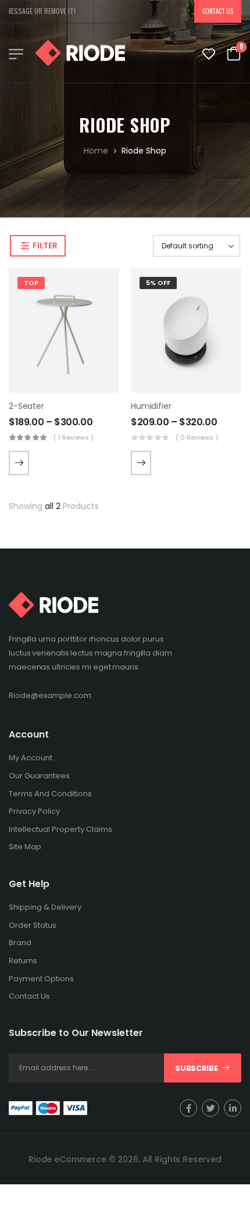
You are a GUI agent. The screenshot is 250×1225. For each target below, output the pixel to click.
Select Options (19, 463)
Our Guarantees (39, 775)
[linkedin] (232, 1108)
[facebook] (188, 1108)
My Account (30, 757)
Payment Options (41, 978)
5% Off (158, 282)
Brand (20, 942)
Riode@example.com (50, 695)
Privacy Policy (34, 811)
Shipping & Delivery (45, 907)
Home (96, 150)
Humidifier (151, 406)
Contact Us (217, 11)
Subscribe (196, 1068)
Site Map (25, 846)
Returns (23, 960)
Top (31, 282)
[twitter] (210, 1108)
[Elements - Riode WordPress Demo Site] (80, 53)
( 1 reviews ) (73, 437)
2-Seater (26, 406)
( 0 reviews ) (197, 437)
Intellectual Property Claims (60, 829)
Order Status (32, 925)
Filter (45, 245)
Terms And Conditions (50, 793)
